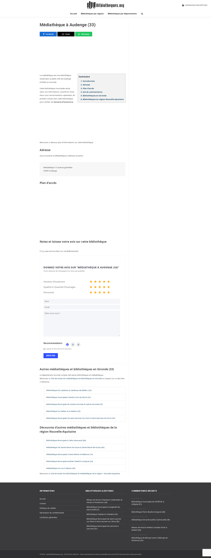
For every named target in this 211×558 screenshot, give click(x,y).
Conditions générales (48, 517)
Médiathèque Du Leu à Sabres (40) (60, 468)
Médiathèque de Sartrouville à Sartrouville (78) (151, 520)
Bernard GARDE (137, 524)
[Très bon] (104, 282)
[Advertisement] (83, 56)
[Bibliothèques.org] (105, 5)
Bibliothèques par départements (122, 14)
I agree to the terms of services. (59, 349)
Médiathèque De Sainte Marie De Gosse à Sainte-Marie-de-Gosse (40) (75, 447)
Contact (43, 503)
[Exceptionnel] (108, 282)
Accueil (73, 14)
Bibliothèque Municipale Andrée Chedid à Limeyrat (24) (69, 461)
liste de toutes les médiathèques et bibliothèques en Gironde (76, 378)
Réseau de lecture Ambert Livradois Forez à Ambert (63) (149, 528)
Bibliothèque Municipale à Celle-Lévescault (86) (66, 440)
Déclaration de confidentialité (52, 513)
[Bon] (100, 282)
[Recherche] (142, 13)
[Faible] (95, 282)
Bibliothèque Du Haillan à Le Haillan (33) (63, 411)
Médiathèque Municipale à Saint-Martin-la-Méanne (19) (69, 454)
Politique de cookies (48, 508)
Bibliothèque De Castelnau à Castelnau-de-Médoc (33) (69, 390)
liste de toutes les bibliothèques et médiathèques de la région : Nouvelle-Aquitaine (85, 473)
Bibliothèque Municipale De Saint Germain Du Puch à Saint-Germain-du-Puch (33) (80, 418)
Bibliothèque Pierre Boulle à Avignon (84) (148, 512)
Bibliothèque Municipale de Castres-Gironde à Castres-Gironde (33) (74, 404)
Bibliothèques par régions (92, 14)
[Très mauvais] (91, 282)
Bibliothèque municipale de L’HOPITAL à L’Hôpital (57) (148, 502)
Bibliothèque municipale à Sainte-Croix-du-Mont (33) (68, 397)
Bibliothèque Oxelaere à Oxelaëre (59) (102, 514)
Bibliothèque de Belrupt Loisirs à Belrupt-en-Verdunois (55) (150, 539)
